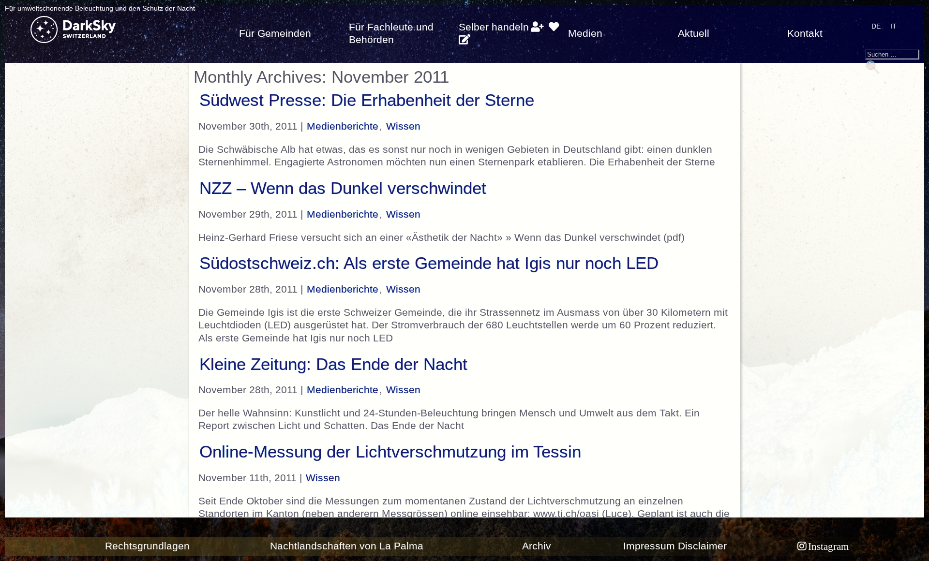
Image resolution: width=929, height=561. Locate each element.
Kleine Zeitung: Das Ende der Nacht (333, 364)
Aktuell (693, 33)
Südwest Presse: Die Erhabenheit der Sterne (366, 100)
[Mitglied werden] (537, 27)
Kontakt (805, 33)
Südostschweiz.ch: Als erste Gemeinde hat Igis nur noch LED (429, 263)
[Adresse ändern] (464, 39)
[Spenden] (554, 27)
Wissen (403, 126)
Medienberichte (342, 126)
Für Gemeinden (275, 33)
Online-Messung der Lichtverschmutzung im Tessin (390, 452)
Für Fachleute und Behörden (391, 33)
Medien (585, 33)
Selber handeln (494, 27)
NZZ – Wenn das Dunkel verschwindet (342, 188)
